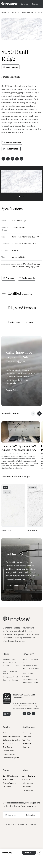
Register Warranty (9, 783)
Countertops (27, 733)
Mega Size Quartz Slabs (11, 736)
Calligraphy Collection (11, 740)
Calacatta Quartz (9, 754)
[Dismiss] (39, 853)
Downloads (7, 787)
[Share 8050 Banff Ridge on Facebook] (8, 159)
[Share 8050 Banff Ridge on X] (17, 159)
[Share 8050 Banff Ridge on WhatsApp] (21, 159)
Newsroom (26, 787)
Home (3, 13)
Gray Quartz (7, 747)
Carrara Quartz (8, 751)
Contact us (26, 779)
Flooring (25, 747)
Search (35, 4)
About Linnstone (28, 776)
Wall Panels (26, 743)
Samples (24, 4)
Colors (13, 13)
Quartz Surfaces (27, 13)
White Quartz (8, 743)
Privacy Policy (27, 790)
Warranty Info (8, 779)
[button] (19, 196)
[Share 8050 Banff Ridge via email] (3, 159)
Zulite (5, 733)
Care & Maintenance (10, 776)
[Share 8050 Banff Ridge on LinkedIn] (12, 159)
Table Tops (26, 740)
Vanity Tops (26, 736)
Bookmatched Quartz (11, 758)
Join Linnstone (27, 783)
